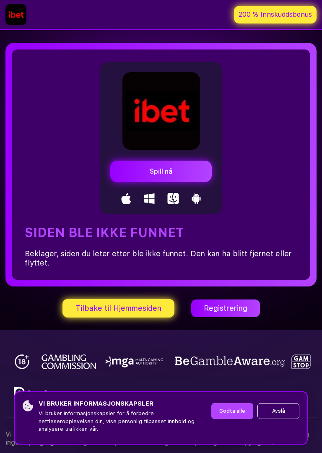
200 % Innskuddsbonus (275, 14)
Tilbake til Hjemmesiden (118, 308)
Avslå (278, 411)
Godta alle (232, 411)
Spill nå (161, 171)
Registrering (225, 308)
